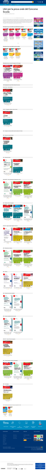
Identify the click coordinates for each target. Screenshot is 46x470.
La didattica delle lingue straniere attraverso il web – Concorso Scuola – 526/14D (8, 242)
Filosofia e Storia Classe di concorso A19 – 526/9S (18, 173)
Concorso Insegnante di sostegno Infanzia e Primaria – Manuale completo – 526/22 (17, 38)
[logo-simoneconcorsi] (6, 422)
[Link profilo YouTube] (42, 2)
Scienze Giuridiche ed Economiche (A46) (8, 22)
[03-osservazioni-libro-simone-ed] (26, 422)
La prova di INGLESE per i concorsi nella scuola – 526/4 (18, 57)
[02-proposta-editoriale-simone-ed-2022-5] (40, 423)
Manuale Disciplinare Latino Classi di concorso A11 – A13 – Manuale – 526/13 (8, 125)
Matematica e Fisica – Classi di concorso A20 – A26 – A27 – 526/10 (18, 195)
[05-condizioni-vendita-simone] (13, 422)
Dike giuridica (4, 437)
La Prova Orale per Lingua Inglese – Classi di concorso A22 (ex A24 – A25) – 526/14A (28, 242)
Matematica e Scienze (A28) (19, 21)
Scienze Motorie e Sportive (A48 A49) (17, 22)
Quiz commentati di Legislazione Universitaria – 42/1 (5, 414)
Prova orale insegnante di (22, 19)
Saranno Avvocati (15, 438)
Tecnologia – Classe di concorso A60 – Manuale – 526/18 (8, 400)
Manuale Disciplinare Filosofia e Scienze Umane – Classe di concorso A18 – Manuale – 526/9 (7, 152)
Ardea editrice (4, 439)
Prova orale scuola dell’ (7, 19)
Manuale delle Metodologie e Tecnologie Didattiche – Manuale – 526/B (5, 57)
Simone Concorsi (6, 426)
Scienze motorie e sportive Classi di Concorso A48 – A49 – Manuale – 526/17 (7, 355)
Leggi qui (30, 438)
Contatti (34, 448)
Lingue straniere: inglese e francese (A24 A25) (11, 21)
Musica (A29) (24, 21)
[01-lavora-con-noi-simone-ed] (33, 422)
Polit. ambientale (33, 449)
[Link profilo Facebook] (39, 2)
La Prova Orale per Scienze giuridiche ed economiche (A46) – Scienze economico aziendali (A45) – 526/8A (18, 310)
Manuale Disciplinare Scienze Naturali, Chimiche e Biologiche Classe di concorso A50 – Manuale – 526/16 (8, 377)
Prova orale (15, 19)
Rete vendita (41, 448)
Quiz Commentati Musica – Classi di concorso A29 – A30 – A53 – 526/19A (18, 287)
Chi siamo (32, 448)
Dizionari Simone (5, 444)
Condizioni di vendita (38, 448)
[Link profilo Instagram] (40, 2)
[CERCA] (33, 2)
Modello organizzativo (37, 449)
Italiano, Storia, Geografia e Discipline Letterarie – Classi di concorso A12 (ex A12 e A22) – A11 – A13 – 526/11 (8, 219)
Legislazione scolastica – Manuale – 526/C (30, 38)
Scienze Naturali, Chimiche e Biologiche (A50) (26, 22)
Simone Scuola (4, 438)
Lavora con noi (40, 426)
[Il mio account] (35, 2)
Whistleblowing (41, 449)
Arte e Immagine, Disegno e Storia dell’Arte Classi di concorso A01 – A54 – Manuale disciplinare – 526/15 (8, 104)
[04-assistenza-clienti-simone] (20, 422)
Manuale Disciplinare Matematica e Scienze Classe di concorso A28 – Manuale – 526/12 (18, 264)
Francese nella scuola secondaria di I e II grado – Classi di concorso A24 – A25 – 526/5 (18, 242)
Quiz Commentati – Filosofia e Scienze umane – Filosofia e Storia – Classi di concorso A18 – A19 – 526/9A (8, 174)
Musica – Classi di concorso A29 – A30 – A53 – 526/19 (28, 287)
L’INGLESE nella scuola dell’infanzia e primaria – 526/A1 (24, 37)
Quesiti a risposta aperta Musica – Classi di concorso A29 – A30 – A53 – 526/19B (7, 287)
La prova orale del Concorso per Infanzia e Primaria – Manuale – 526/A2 (5, 37)
